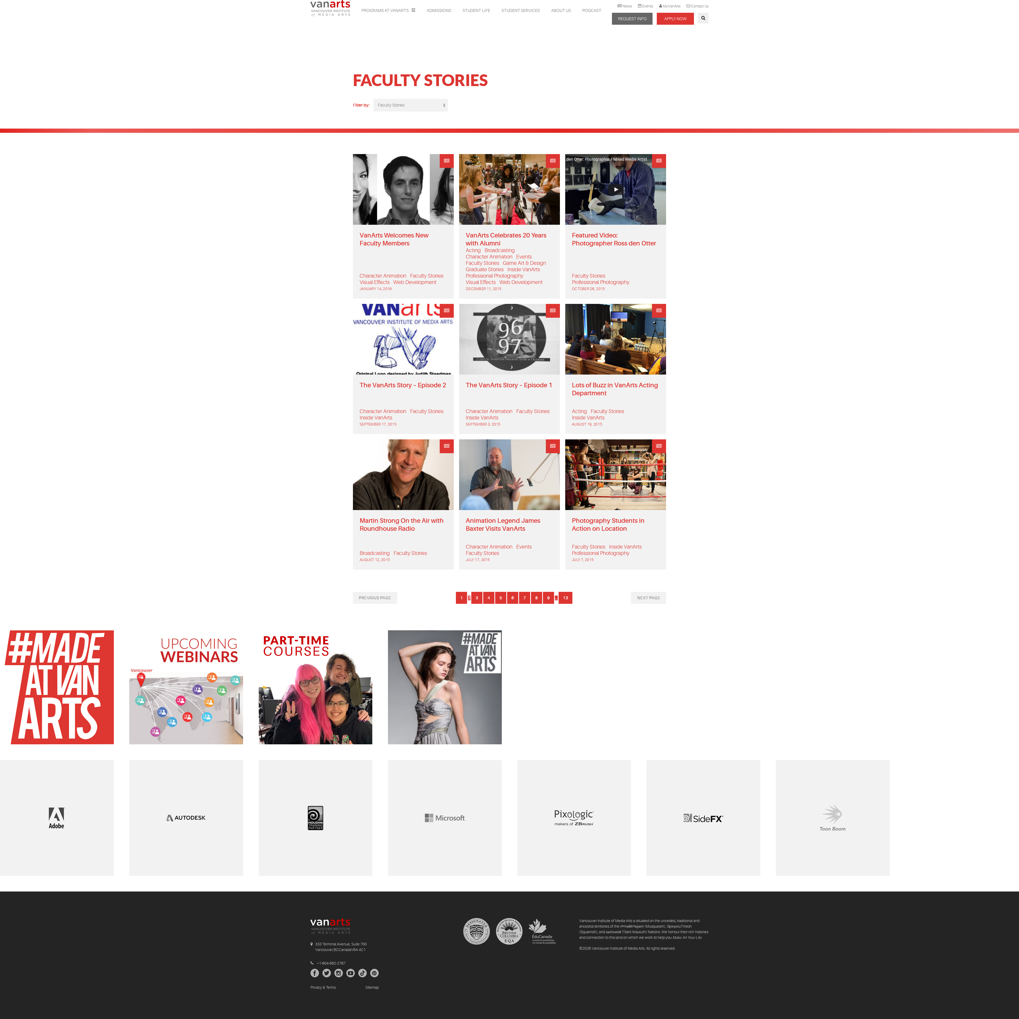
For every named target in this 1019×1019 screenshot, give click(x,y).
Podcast (591, 10)
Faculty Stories (426, 276)
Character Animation (383, 276)
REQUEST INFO (632, 18)
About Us (561, 10)
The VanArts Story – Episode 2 (403, 385)
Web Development (415, 282)
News (627, 6)
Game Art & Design (524, 263)
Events (647, 6)
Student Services (521, 10)
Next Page (648, 598)
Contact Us (700, 6)
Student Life (476, 10)
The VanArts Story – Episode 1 (509, 385)
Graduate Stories (485, 269)
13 (565, 598)
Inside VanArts (523, 269)
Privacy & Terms (323, 987)
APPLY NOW (675, 18)
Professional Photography (494, 276)
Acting (473, 250)
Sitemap (372, 987)
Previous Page (375, 598)
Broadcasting (500, 250)
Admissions (439, 10)
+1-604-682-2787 (331, 963)
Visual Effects (375, 282)
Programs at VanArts (385, 10)
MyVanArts (671, 6)
